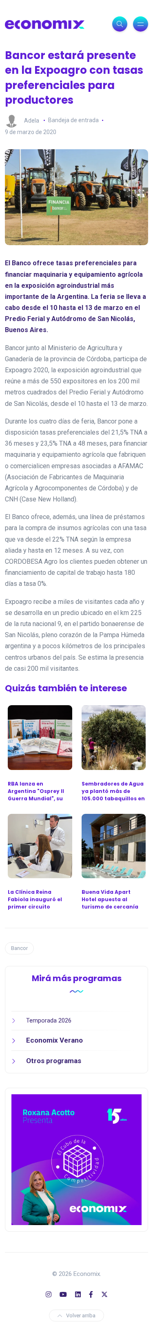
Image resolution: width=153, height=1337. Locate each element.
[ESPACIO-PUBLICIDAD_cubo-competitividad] (76, 1159)
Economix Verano (54, 1040)
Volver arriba (80, 1315)
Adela (31, 120)
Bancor (19, 948)
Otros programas (53, 1061)
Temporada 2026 (48, 1020)
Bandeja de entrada (73, 120)
